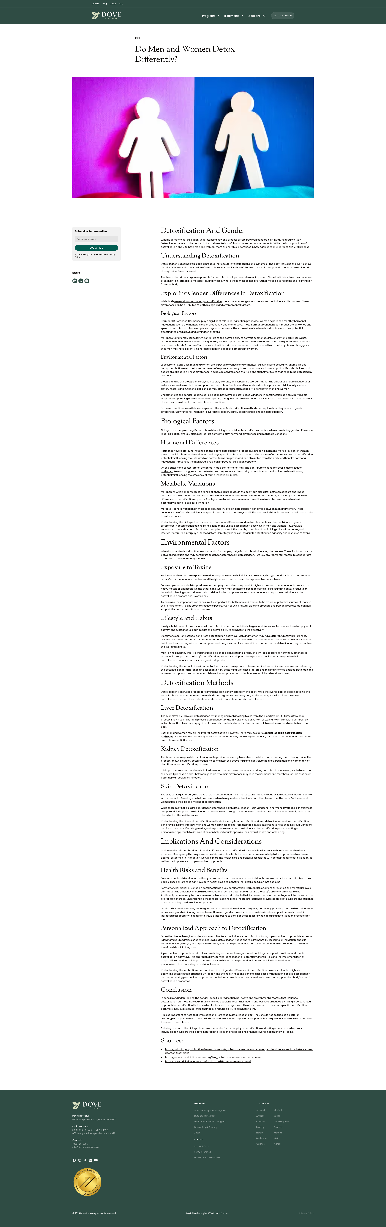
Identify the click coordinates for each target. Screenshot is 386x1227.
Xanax (277, 1143)
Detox (197, 1132)
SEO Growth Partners (218, 1213)
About (113, 3)
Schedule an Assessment (207, 1157)
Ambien (260, 1115)
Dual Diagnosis (281, 1121)
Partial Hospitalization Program (210, 1121)
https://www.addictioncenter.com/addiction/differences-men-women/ (208, 1061)
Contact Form (201, 1146)
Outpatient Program (204, 1115)
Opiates (260, 1143)
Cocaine (260, 1121)
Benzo (277, 1115)
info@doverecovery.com (85, 1147)
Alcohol (278, 1110)
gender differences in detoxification (233, 555)
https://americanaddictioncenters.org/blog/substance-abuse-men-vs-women (213, 1057)
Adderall (260, 1110)
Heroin (259, 1132)
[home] (111, 15)
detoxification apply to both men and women (188, 247)
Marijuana (261, 1138)
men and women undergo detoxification (198, 301)
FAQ (121, 3)
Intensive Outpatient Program (210, 1110)
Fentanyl (278, 1127)
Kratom (278, 1132)
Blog (105, 3)
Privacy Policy (306, 1213)
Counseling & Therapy (205, 1127)
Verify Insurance (202, 1151)
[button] (210, 16)
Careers (95, 3)
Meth (276, 1138)
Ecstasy (260, 1127)
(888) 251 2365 (80, 1143)
